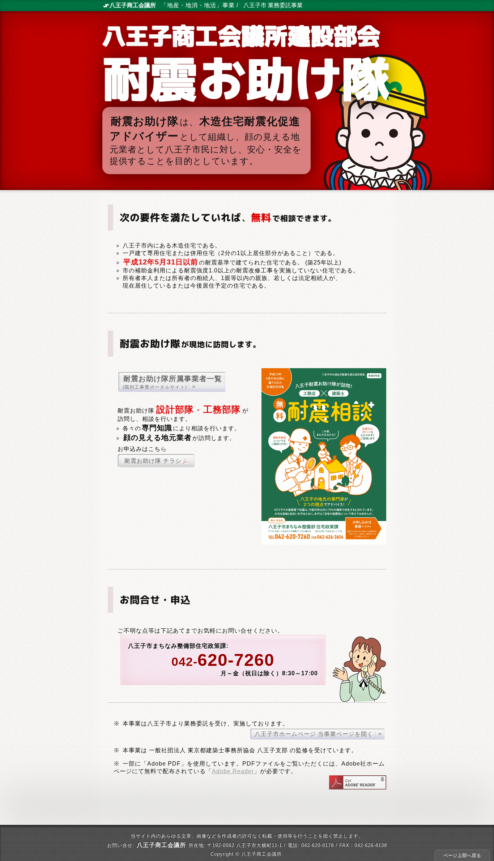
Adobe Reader (233, 771)
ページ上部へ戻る (462, 855)
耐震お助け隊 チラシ (153, 461)
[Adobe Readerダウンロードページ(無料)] (357, 787)
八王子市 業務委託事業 (273, 5)
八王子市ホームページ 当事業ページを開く (314, 734)
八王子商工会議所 (133, 5)
